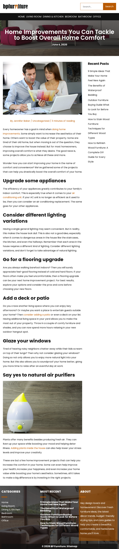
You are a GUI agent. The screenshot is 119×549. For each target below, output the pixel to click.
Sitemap (72, 546)
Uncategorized (41, 121)
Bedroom (71, 16)
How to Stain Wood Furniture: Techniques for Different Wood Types (98, 129)
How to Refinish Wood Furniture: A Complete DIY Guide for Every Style (98, 152)
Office (97, 16)
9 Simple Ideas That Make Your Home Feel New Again (99, 75)
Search (109, 6)
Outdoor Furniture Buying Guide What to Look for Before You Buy (58, 517)
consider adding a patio (37, 314)
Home (21, 16)
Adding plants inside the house (28, 448)
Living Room (33, 16)
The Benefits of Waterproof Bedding (96, 90)
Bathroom (84, 16)
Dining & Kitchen (53, 16)
